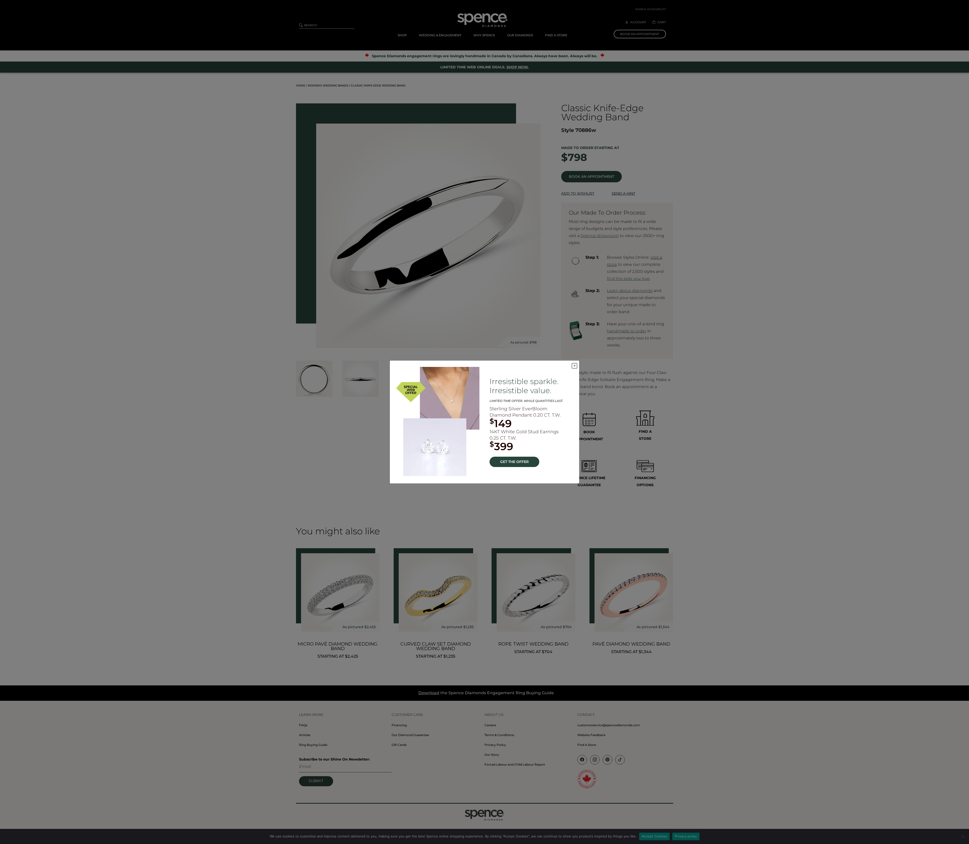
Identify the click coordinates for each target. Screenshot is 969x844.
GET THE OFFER (514, 461)
